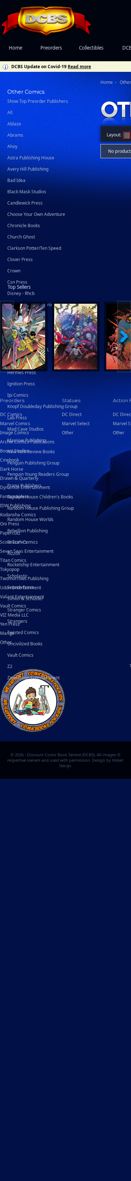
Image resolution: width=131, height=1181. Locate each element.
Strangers (17, 621)
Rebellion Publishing (27, 531)
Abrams (15, 135)
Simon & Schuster (25, 598)
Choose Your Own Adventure (36, 214)
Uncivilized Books (25, 644)
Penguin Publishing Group (33, 463)
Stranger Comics (24, 610)
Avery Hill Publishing (27, 169)
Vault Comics (20, 655)
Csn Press (17, 282)
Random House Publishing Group (40, 508)
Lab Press (17, 418)
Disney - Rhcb (21, 293)
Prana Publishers (24, 485)
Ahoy (12, 146)
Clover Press (20, 259)
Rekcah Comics (22, 542)
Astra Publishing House (30, 158)
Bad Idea (16, 180)
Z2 (9, 666)
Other (6, 642)
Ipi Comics (17, 395)
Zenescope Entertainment (33, 678)
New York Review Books (31, 451)
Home (15, 47)
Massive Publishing (26, 440)
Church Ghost (21, 237)
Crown (13, 271)
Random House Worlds (30, 519)
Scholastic (17, 576)
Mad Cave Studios (25, 429)
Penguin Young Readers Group (38, 474)
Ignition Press (21, 384)
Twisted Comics (23, 632)
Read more (79, 66)
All (9, 112)
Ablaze (14, 124)
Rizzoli (13, 553)
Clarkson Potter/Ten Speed (34, 248)
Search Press (20, 587)
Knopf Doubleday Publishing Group (42, 406)
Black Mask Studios (26, 192)
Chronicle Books (23, 225)
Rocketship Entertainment (33, 565)
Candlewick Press (25, 203)
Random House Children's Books (40, 497)
